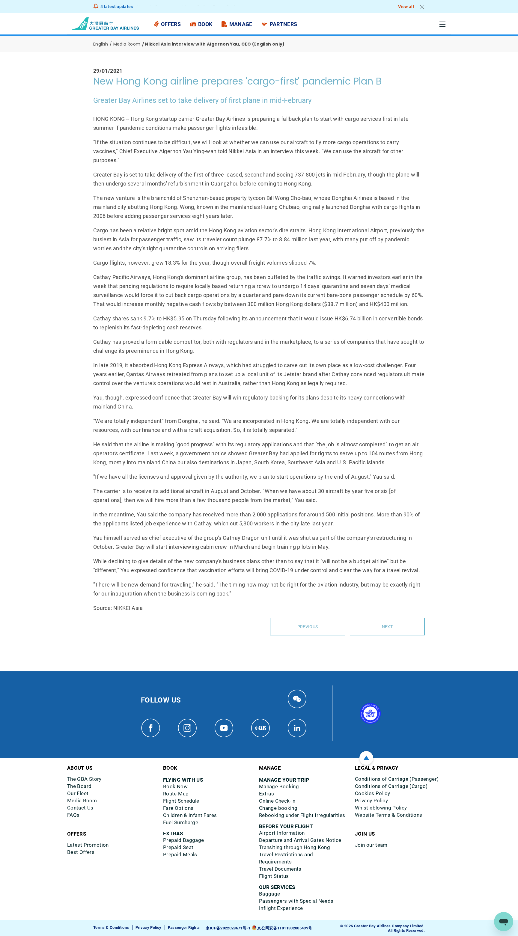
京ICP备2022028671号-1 (228, 928)
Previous (307, 626)
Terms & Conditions (111, 927)
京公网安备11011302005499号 (284, 928)
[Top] (366, 758)
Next (387, 626)
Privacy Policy (148, 927)
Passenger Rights (184, 927)
